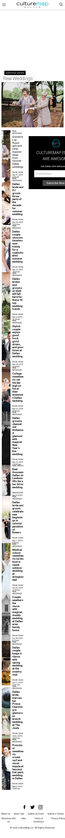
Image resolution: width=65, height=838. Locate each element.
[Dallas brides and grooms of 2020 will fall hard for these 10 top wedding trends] (6, 275)
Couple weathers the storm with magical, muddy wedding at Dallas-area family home (18, 614)
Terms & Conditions (38, 820)
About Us (5, 814)
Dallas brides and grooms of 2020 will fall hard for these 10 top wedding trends (17, 293)
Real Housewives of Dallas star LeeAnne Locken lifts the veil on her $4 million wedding (22, 478)
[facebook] (24, 807)
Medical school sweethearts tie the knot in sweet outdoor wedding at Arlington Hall (18, 564)
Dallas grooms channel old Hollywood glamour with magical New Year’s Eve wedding (17, 436)
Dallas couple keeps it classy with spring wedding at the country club (17, 661)
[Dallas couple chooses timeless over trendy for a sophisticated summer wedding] (6, 228)
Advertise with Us (8, 820)
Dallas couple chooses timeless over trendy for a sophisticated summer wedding (17, 246)
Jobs (23, 818)
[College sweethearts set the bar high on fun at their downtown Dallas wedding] (6, 370)
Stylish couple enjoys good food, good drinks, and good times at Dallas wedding (18, 341)
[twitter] (32, 807)
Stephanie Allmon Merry (22, 493)
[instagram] (40, 807)
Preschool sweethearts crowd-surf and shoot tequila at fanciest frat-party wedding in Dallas (18, 762)
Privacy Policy (58, 818)
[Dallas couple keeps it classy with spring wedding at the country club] (6, 644)
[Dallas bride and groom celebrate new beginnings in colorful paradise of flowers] (6, 499)
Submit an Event (36, 814)
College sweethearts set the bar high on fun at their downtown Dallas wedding (18, 387)
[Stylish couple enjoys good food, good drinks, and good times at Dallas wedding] (6, 323)
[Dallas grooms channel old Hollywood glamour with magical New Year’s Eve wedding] (6, 414)
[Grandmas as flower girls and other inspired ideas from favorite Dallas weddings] (6, 133)
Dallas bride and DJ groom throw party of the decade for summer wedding (18, 199)
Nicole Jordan (18, 172)
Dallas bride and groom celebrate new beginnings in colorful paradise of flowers (18, 517)
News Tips (19, 814)
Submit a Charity (55, 814)
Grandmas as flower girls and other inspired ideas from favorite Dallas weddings (17, 151)
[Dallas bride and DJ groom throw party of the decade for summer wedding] (6, 180)
